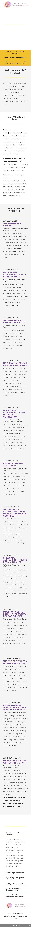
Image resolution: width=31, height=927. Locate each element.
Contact (15, 918)
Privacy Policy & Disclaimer (10, 916)
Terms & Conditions (21, 916)
